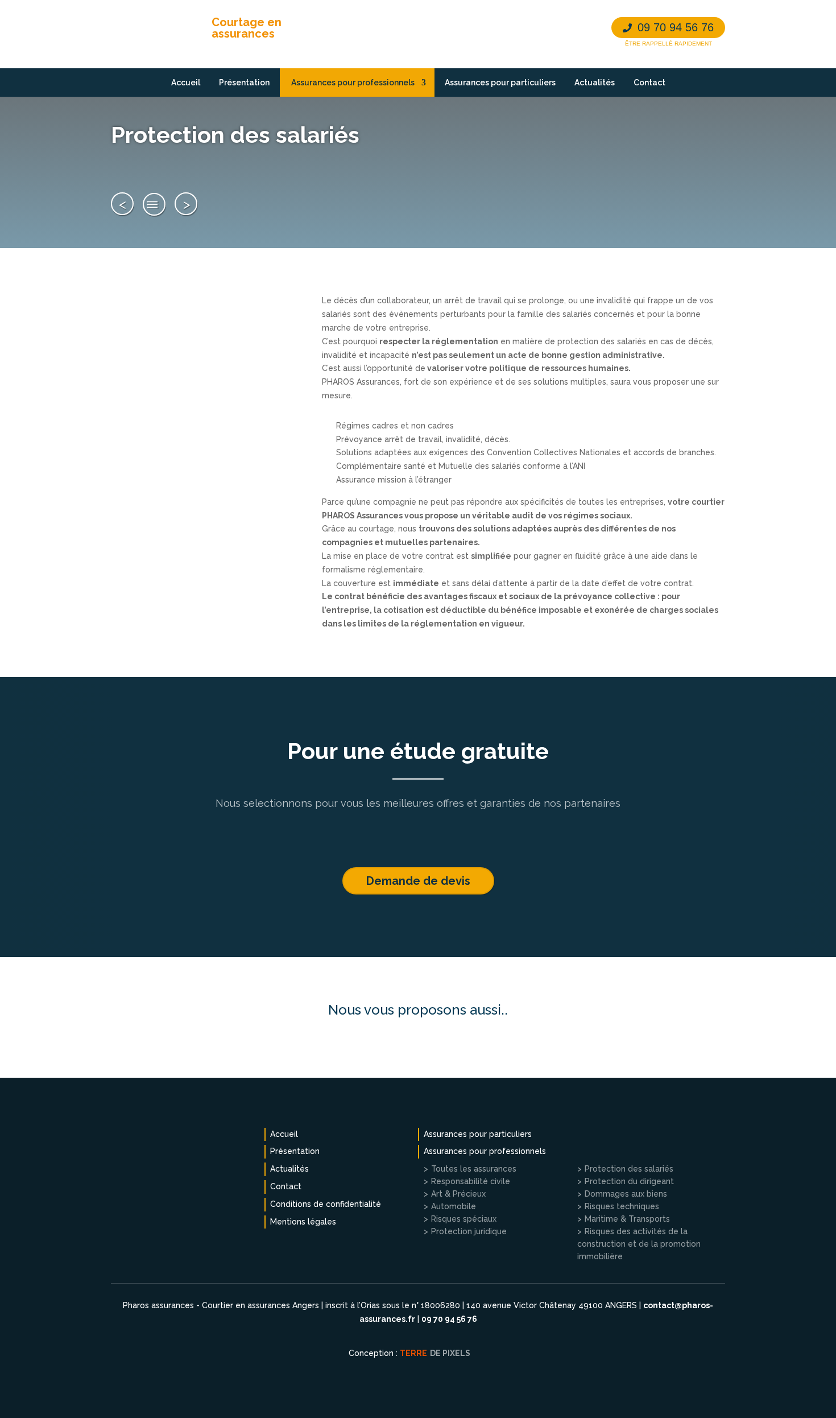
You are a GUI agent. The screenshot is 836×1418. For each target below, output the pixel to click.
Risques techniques (622, 1206)
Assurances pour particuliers (500, 82)
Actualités (594, 82)
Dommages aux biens (626, 1193)
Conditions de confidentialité (325, 1204)
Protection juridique (469, 1231)
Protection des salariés (629, 1168)
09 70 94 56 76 (676, 27)
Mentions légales (303, 1221)
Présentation (244, 82)
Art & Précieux (458, 1193)
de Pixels (435, 1353)
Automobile (453, 1206)
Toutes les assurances (154, 204)
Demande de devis (418, 881)
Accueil (185, 82)
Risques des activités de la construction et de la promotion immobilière (639, 1244)
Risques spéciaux (463, 1218)
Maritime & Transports (627, 1218)
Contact (649, 82)
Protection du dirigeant (629, 1181)
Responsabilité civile (470, 1181)
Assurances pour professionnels (353, 82)
